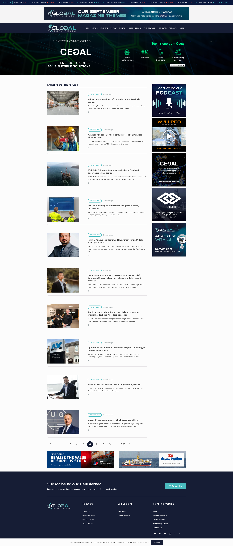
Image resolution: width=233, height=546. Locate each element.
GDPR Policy (87, 524)
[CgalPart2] (153, 54)
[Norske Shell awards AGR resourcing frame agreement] (97, 387)
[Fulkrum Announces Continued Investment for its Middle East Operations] (97, 245)
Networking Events (160, 524)
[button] (97, 28)
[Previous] (50, 444)
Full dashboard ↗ (224, 2)
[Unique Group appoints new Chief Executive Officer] (97, 422)
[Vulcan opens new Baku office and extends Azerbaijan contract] (97, 103)
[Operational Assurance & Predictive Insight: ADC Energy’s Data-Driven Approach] (97, 351)
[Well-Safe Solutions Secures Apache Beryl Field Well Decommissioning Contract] (97, 174)
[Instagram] (170, 534)
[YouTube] (165, 534)
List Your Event (159, 520)
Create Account (124, 516)
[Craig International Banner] (80, 459)
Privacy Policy (88, 520)
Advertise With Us (160, 516)
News (155, 511)
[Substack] (180, 534)
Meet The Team (89, 516)
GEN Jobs (122, 511)
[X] (175, 534)
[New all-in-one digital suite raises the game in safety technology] (97, 209)
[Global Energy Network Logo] (61, 28)
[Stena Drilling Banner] (152, 459)
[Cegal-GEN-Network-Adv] (69, 67)
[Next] (130, 444)
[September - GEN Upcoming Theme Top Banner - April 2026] (116, 19)
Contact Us (157, 528)
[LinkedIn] (160, 534)
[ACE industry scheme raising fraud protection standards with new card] (97, 138)
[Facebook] (155, 534)
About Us (86, 511)
